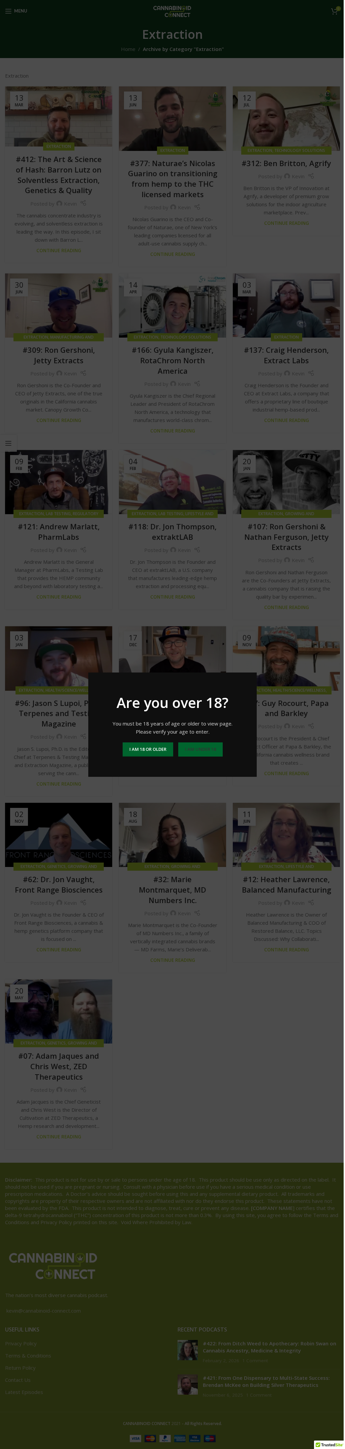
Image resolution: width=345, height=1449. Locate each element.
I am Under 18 (200, 749)
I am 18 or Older (147, 749)
